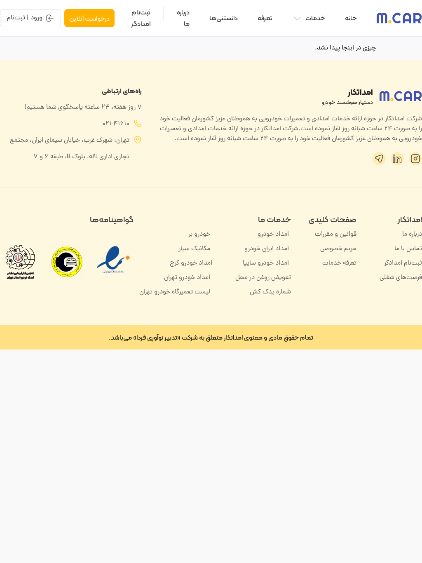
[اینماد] (113, 277)
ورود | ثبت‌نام (24, 18)
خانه (351, 17)
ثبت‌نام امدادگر (140, 18)
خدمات (315, 17)
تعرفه (265, 17)
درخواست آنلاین (89, 18)
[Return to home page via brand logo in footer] (401, 96)
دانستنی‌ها (223, 17)
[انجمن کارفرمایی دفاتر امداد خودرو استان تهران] (20, 262)
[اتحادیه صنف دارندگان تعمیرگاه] (67, 262)
